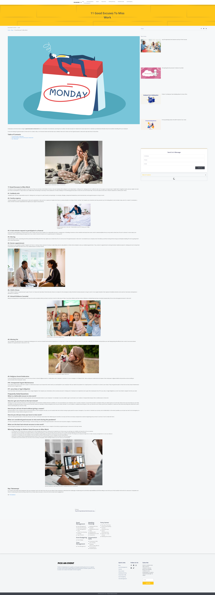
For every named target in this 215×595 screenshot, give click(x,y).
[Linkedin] (133, 565)
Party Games (104, 1)
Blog (83, 1)
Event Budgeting (129, 1)
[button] (81, 2)
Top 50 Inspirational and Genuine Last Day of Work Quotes (174, 39)
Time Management (87, 3)
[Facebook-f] (131, 565)
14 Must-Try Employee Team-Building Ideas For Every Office (174, 94)
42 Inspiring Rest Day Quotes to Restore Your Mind (172, 68)
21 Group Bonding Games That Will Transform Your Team (174, 119)
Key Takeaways (15, 138)
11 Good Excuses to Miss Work (18, 136)
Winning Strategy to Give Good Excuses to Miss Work (22, 137)
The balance (12, 494)
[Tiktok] (133, 568)
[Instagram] (136, 565)
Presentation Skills (121, 1)
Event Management (90, 1)
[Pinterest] (131, 568)
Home (9, 30)
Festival (97, 1)
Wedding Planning (112, 1)
